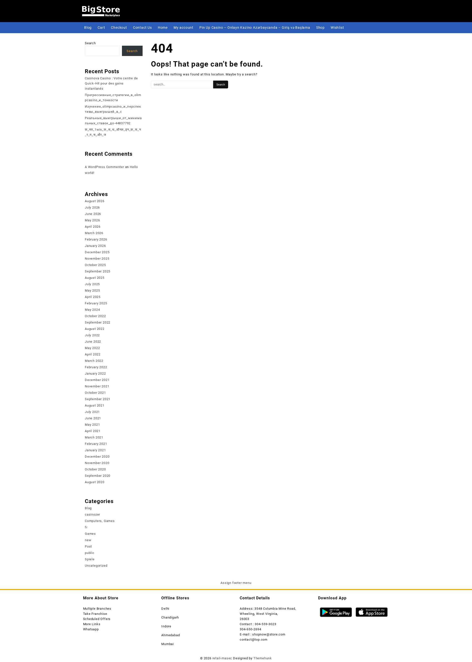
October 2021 (95, 392)
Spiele (90, 559)
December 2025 (97, 252)
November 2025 (97, 258)
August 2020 (94, 482)
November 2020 (97, 463)
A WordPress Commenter (104, 167)
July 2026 (92, 207)
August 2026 (94, 201)
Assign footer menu (236, 583)
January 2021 (95, 450)
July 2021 (92, 412)
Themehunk (262, 658)
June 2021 (93, 418)
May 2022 (92, 348)
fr (86, 527)
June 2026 (93, 214)
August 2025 (94, 278)
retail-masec (222, 658)
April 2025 (93, 297)
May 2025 (92, 290)
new (88, 540)
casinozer (92, 514)
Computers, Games (100, 521)
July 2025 (92, 284)
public (89, 553)
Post (88, 546)
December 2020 (97, 456)
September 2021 (97, 399)
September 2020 (97, 476)
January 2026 (95, 246)
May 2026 (92, 220)
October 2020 (95, 469)
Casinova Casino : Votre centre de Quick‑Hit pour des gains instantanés (111, 83)
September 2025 (97, 271)
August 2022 (94, 329)
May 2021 (92, 424)
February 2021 (96, 444)
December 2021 (97, 380)
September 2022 (97, 322)
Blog (88, 508)
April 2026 (93, 226)
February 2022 (96, 367)
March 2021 (94, 437)
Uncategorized (96, 565)
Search (90, 43)
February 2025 (96, 303)
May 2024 (92, 309)
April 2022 (93, 354)
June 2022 (93, 341)
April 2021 (93, 431)
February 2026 (96, 239)
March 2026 (94, 233)
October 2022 (95, 316)
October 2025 (95, 265)
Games (90, 533)
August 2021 (94, 405)
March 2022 (94, 361)
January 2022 (95, 373)
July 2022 (92, 335)
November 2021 (97, 386)
